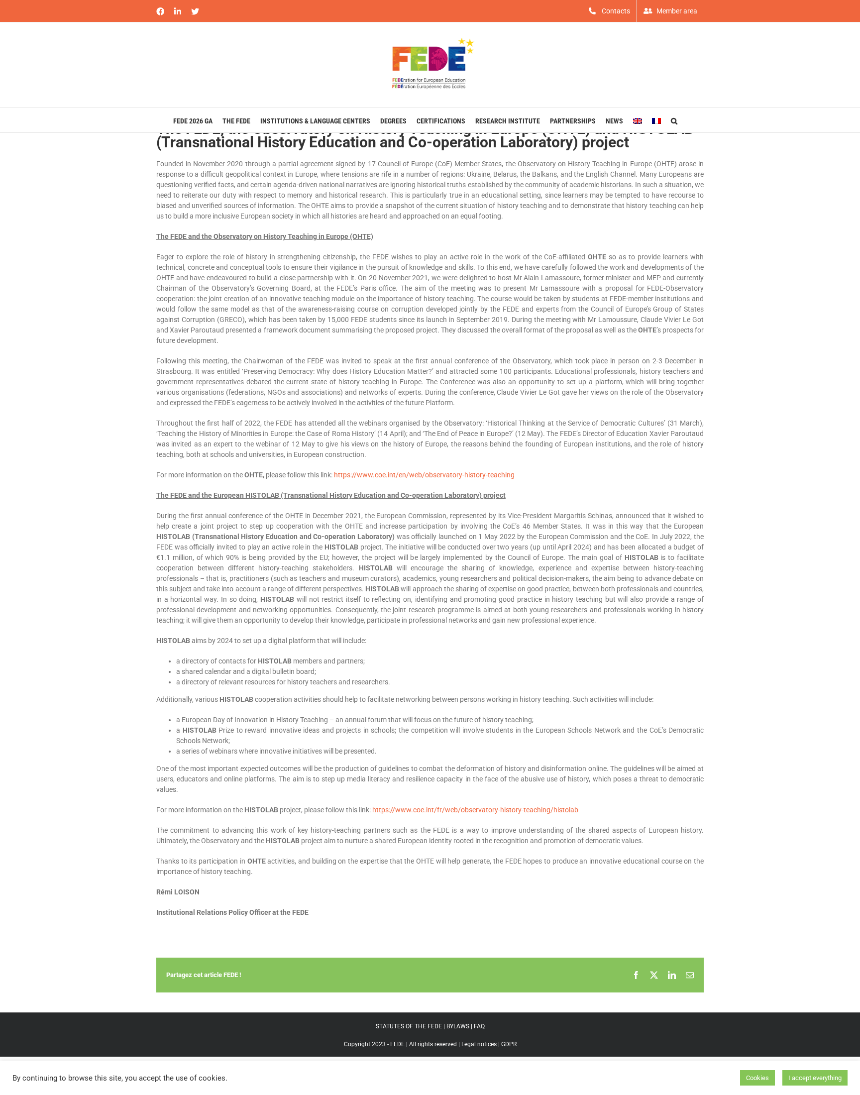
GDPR (509, 1044)
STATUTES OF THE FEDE (409, 1026)
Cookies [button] (757, 1078)
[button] (674, 120)
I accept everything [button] (815, 1078)
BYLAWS (457, 1026)
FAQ (479, 1026)
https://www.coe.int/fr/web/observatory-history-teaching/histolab (475, 810)
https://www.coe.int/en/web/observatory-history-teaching (424, 475)
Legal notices (479, 1044)
